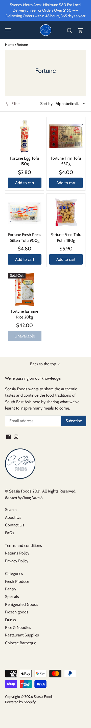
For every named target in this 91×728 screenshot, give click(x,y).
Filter (15, 103)
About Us (13, 517)
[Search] (69, 30)
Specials (12, 596)
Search (11, 509)
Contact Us (14, 525)
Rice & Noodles (18, 627)
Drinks (10, 619)
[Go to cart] (80, 30)
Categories (14, 573)
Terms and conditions (23, 545)
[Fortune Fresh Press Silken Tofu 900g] (24, 213)
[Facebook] (8, 436)
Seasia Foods (43, 696)
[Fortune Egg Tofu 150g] (24, 136)
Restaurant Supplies (22, 635)
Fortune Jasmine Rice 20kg (24, 314)
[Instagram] (16, 436)
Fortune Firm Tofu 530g (66, 161)
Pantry (10, 589)
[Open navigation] (8, 30)
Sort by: (46, 104)
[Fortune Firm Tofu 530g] (66, 136)
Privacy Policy (16, 561)
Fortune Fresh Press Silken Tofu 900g (24, 237)
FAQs (9, 532)
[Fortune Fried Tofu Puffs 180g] (66, 213)
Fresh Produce (17, 581)
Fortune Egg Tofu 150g (24, 161)
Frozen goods (16, 612)
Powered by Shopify (20, 702)
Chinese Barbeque (20, 642)
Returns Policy (17, 553)
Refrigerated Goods (21, 604)
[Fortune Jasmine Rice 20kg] (24, 289)
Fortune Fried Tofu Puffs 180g (66, 237)
